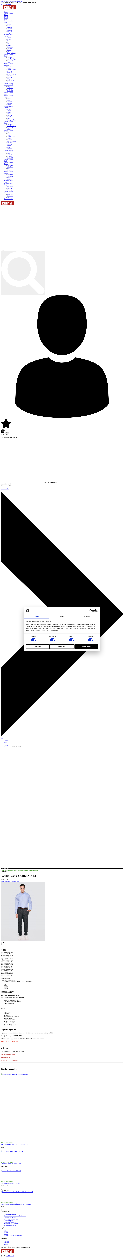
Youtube (6, 1244)
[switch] (52, 639)
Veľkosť (3, 942)
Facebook (6, 1241)
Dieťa (5, 161)
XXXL (6, 988)
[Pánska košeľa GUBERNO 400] (10, 807)
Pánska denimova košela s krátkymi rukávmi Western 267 (16, 1204)
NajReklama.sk (10, 1256)
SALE (6, 12)
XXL (6, 986)
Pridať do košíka (5, 978)
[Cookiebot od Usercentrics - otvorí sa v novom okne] (90, 610)
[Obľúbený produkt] (1, 1150)
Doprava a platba (8, 1220)
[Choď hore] (1, 1210)
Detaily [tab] (62, 616)
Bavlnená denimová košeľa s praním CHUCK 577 (14, 1144)
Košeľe (6, 745)
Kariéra (6, 1234)
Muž (5, 94)
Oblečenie (6, 743)
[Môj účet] (62, 417)
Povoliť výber (62, 646)
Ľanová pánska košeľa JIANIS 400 (10, 1183)
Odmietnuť (38, 646)
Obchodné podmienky (10, 1214)
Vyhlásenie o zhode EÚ (10, 1225)
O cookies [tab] (87, 616)
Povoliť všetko (86, 646)
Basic (5, 182)
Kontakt (6, 1232)
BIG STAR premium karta (11, 1219)
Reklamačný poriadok (10, 1222)
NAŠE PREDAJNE (6, 4)
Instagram (6, 1242)
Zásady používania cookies (11, 1223)
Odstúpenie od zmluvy (10, 1217)
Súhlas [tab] (37, 616)
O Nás (6, 1231)
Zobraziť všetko (8, 13)
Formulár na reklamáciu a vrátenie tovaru (15, 1216)
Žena (5, 19)
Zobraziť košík (5, 489)
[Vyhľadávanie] (23, 273)
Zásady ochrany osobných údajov (13, 1235)
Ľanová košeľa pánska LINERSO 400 (11, 1163)
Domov (6, 740)
